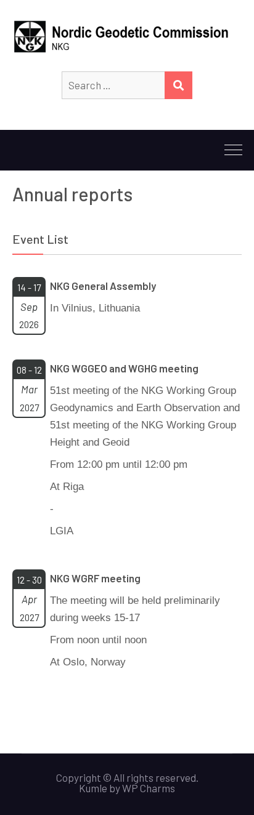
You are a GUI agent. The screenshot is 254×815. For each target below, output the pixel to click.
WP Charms (148, 788)
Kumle (93, 788)
